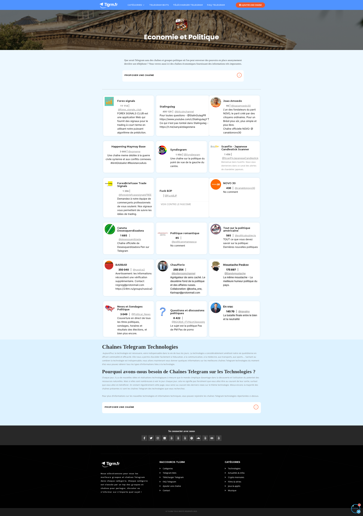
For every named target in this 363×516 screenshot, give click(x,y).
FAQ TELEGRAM (216, 5)
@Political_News (140, 314)
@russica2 (139, 269)
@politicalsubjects (245, 235)
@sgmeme (134, 151)
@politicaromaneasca (184, 241)
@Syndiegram (192, 154)
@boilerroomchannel (183, 273)
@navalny (244, 311)
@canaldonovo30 (245, 188)
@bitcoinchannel (184, 111)
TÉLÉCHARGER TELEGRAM (188, 5)
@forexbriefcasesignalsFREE (135, 194)
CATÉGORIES (135, 5)
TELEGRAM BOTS (159, 5)
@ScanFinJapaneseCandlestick (240, 158)
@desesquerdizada (130, 239)
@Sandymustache (235, 273)
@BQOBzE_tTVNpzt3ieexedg (188, 321)
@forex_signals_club (129, 109)
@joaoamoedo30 (241, 105)
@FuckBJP (171, 195)
